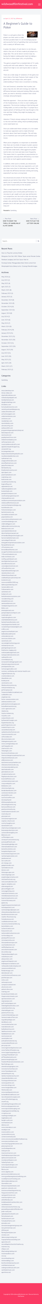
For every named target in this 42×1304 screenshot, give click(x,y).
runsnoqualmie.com (7, 1083)
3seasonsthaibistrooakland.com (11, 692)
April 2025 (4, 287)
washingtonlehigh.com (8, 1116)
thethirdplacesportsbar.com (10, 1155)
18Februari (19, 18)
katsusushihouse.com (8, 807)
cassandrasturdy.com (8, 730)
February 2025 (6, 293)
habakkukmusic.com (7, 1034)
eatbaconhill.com (7, 428)
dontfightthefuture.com (9, 561)
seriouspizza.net (6, 982)
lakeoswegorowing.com (9, 1237)
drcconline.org (6, 952)
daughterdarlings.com (8, 402)
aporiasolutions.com (8, 999)
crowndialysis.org (7, 659)
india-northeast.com (8, 557)
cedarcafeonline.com (8, 412)
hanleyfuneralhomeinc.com (10, 622)
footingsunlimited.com (8, 1080)
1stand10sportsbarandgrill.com (11, 627)
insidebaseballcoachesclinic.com (11, 1202)
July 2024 (4, 316)
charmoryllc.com (6, 748)
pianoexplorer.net (7, 1146)
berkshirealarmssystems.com (10, 596)
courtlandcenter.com (8, 945)
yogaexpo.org (5, 697)
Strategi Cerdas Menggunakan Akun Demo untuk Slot (18, 263)
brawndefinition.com (8, 779)
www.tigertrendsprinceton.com (11, 1048)
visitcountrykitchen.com (9, 882)
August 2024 (5, 313)
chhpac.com (5, 1249)
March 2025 (5, 290)
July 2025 (4, 280)
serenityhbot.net (6, 1038)
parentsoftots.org (7, 1013)
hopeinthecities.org (7, 723)
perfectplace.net (6, 690)
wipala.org (4, 711)
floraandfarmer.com (7, 545)
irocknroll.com (6, 580)
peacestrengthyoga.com (9, 1059)
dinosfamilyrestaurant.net (10, 533)
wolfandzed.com (7, 1123)
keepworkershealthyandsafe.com (12, 454)
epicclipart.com (6, 472)
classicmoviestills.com (8, 734)
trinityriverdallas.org (8, 687)
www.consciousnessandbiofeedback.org (14, 1139)
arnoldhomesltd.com (8, 564)
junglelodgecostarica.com (9, 877)
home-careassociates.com (10, 699)
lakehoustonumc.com (8, 1031)
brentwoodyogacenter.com (10, 1106)
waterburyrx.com (7, 956)
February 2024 (6, 330)
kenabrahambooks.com (8, 790)
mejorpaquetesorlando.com (10, 624)
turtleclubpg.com (7, 935)
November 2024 (6, 303)
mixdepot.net (5, 1130)
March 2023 (5, 366)
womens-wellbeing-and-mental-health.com (15, 671)
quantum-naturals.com (9, 1188)
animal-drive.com (7, 989)
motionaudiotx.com (7, 1253)
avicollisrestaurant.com (9, 949)
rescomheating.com (7, 1258)
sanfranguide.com (7, 746)
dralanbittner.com (7, 601)
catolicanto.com (6, 683)
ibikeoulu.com (5, 835)
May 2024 (4, 323)
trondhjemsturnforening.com (10, 1179)
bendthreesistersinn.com (9, 914)
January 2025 (5, 297)
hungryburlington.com (8, 851)
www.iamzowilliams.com (9, 1141)
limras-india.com (6, 393)
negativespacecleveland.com (10, 905)
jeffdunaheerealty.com (8, 1057)
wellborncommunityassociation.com (13, 500)
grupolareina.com (7, 517)
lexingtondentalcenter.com (10, 655)
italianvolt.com (6, 594)
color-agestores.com (8, 709)
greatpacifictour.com (8, 938)
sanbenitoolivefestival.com (10, 732)
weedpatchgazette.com (9, 606)
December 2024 (6, 300)
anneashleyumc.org (7, 1073)
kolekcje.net (5, 680)
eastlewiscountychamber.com (11, 762)
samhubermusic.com (8, 1270)
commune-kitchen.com (8, 793)
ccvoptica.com (6, 1113)
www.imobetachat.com (9, 1024)
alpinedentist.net (7, 486)
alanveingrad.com (7, 886)
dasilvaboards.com (7, 769)
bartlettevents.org (7, 512)
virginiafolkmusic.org (8, 673)
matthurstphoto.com (8, 1197)
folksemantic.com (7, 589)
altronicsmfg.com (7, 426)
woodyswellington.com (9, 1160)
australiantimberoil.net (9, 531)
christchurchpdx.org (7, 788)
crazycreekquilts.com (8, 783)
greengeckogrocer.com (8, 648)
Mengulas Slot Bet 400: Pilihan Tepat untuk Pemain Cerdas (20, 256)
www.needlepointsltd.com (10, 1092)
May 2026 (4, 277)
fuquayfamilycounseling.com (10, 1239)
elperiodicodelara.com (8, 395)
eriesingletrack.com (7, 610)
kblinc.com (4, 608)
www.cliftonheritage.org (9, 1099)
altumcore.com (6, 987)
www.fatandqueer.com (8, 1071)
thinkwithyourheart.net (9, 575)
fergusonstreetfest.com (9, 1193)
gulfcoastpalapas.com (8, 1003)
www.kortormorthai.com (9, 1069)
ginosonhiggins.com (7, 889)
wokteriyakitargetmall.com (10, 652)
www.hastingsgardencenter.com (11, 1144)
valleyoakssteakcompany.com (11, 966)
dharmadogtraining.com (9, 1251)
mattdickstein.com (7, 1027)
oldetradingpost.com (8, 524)
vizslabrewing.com (7, 599)
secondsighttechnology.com (10, 643)
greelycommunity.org (8, 809)
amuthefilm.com (6, 795)
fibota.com (5, 1169)
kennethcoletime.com (8, 849)
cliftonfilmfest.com (8, 568)
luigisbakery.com (6, 1118)
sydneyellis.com (6, 657)
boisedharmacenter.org (8, 706)
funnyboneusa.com (7, 919)
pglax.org (4, 903)
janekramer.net (6, 858)
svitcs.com (4, 980)
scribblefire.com (6, 695)
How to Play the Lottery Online (32, 221)
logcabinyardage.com (8, 1020)
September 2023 (7, 346)
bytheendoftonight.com (9, 720)
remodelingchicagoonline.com (11, 1104)
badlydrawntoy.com (7, 1029)
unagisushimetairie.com (9, 461)
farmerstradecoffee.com (9, 1017)
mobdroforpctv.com (8, 727)
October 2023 (6, 343)
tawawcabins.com (7, 587)
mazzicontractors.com (8, 1153)
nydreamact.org (6, 458)
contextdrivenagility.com (9, 833)
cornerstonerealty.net (8, 1137)
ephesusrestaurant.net (8, 1158)
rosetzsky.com (6, 814)
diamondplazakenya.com (9, 1181)
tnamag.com (5, 992)
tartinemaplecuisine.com (9, 856)
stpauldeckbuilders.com (9, 1078)
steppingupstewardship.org (10, 1111)
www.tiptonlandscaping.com (10, 1108)
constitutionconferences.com (11, 975)
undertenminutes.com (8, 416)
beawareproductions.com (9, 830)
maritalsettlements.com (9, 893)
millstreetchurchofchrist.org (10, 1207)
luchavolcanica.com (7, 928)
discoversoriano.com (8, 739)
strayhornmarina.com (8, 774)
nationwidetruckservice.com (10, 933)
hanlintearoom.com (7, 1218)
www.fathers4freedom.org (10, 1050)
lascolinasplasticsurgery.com (10, 1097)
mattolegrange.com (8, 875)
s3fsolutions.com (7, 547)
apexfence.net (6, 1272)
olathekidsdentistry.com (9, 620)
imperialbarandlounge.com (10, 571)
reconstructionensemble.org (10, 924)
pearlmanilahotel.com (8, 475)
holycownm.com (6, 931)
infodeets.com (6, 404)
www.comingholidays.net (9, 744)
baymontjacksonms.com (9, 898)
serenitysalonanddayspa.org (10, 409)
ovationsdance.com (7, 676)
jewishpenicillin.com (7, 666)
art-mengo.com (6, 863)
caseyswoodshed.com (8, 968)
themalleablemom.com (9, 847)
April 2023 (4, 363)
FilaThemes (21, 1296)
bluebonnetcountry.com (9, 470)
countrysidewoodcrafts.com (10, 444)
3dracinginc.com (6, 751)
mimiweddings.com (7, 1261)
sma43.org (4, 1101)
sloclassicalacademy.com (9, 767)
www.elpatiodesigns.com (9, 1165)
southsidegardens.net (8, 1148)
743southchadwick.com (9, 554)
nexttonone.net (6, 1036)
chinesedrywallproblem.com (10, 912)
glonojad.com (5, 816)
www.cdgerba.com (7, 1172)
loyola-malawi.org (7, 713)
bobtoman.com (6, 479)
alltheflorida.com (7, 1200)
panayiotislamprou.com (9, 493)
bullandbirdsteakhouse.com (10, 1094)
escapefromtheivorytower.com (11, 552)
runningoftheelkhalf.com (9, 1055)
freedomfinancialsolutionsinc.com (12, 1062)
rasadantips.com (6, 421)
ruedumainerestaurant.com (10, 811)
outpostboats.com (7, 718)
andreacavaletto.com (8, 702)
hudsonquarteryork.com (9, 1167)
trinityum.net (5, 1151)
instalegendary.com (7, 451)
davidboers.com (6, 1022)
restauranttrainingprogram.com (11, 662)
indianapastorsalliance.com (10, 963)
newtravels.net (6, 435)
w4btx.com (5, 629)
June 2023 (4, 356)
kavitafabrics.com (7, 926)
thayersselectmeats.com (9, 996)
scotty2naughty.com (8, 823)
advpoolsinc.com (6, 959)
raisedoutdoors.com (7, 573)
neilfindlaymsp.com (7, 947)
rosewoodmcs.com (7, 1132)
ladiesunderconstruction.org (10, 526)
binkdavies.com (6, 786)
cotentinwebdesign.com (9, 521)
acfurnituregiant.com (8, 414)
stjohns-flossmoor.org (8, 917)
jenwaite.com (5, 1223)
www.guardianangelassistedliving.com (13, 1176)
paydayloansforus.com (8, 437)
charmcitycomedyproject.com (11, 828)
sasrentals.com (6, 641)
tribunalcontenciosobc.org (9, 765)
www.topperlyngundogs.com (10, 1052)
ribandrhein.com (6, 678)
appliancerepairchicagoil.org (10, 447)
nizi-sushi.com (6, 861)
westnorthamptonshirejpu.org (11, 505)
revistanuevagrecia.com (9, 818)
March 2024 (5, 326)
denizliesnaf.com (7, 973)
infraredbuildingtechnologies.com (12, 535)
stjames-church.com (8, 821)
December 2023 (6, 336)
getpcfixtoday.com (7, 465)
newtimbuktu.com (7, 423)
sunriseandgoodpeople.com (10, 910)
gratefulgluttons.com (8, 725)
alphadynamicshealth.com (9, 1214)
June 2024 (4, 320)
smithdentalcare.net (8, 1265)
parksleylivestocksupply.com (10, 704)
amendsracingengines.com (9, 1066)
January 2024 (5, 333)
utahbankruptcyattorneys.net (11, 578)
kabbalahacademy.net (8, 634)
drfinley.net (5, 1230)
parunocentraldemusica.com (10, 1174)
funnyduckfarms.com (8, 1221)
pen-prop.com (5, 1045)
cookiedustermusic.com (9, 921)
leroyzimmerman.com (8, 1228)
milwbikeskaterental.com (9, 896)
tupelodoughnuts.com (8, 617)
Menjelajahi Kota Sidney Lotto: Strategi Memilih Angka (19, 266)
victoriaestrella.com (8, 940)
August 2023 (5, 350)
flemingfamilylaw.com (8, 1232)
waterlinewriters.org (8, 1008)
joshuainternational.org (9, 1041)
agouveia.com (5, 1242)
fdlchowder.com (6, 1090)
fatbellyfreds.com (7, 1162)
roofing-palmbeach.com (9, 559)
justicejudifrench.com (8, 842)
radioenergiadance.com (8, 489)
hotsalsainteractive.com (9, 407)
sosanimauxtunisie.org (8, 482)
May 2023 (4, 359)
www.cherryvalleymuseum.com (11, 519)
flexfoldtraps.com (7, 1064)
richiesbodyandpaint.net (9, 397)
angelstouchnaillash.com (9, 631)
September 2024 (7, 310)
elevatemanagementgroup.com (11, 1225)
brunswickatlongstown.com (10, 854)
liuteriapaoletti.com (8, 907)
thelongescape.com (7, 872)
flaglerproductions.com (9, 776)
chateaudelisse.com (7, 498)
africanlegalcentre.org (8, 804)
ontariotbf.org (6, 449)
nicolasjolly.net (6, 800)
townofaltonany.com (8, 900)
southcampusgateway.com (10, 496)
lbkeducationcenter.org (8, 685)
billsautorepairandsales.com (10, 1186)
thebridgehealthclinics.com (10, 1006)
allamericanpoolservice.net (10, 664)
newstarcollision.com (8, 638)
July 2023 (4, 353)
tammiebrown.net (7, 868)
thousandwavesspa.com (9, 942)
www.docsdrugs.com (8, 1085)
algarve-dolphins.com (8, 884)
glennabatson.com (7, 772)
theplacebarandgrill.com (9, 954)
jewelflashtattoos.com (9, 463)
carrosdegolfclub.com (8, 540)
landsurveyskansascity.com (10, 1076)
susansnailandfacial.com (9, 1043)
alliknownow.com (7, 760)
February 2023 (6, 369)
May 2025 (4, 283)
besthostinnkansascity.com (10, 1263)
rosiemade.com (6, 615)
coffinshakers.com (7, 837)
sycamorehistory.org (8, 1134)
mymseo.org (5, 1246)
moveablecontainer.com (9, 514)
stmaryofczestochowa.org (10, 840)
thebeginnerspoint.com (8, 741)
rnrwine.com (5, 1235)
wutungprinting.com (7, 891)
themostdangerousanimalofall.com (13, 755)
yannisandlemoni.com (8, 603)
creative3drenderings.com (9, 1015)
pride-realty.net (6, 1211)
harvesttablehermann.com (10, 538)
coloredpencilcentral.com (9, 566)
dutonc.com (5, 870)
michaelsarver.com (7, 645)
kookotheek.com (6, 491)
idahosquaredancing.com (9, 585)
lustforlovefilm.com (8, 797)
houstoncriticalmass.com (9, 753)
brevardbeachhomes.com (9, 550)
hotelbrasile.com (7, 507)
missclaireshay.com (7, 390)
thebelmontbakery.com (9, 440)
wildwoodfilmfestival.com (17, 4)
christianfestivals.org (8, 879)
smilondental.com (7, 636)
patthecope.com (6, 978)
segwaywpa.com (6, 1001)
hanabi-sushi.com (7, 1120)
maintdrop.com (6, 477)
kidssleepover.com (7, 433)
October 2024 (6, 306)
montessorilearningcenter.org (11, 1190)
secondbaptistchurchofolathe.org (12, 1244)
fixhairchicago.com (7, 970)
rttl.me (3, 1256)
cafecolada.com (6, 737)
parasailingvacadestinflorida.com (12, 1209)
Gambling (13, 210)
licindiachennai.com (7, 400)
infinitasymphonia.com (8, 802)
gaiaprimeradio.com (7, 865)
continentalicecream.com (9, 781)
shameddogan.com (7, 1010)
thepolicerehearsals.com (9, 758)
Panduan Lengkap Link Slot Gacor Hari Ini (14, 259)
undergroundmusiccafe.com (10, 1268)
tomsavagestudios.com (9, 669)
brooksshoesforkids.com (9, 994)
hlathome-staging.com (8, 650)
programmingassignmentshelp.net (12, 430)
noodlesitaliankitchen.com (10, 456)
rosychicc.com (5, 716)
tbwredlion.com (6, 1183)
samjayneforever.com (8, 1195)
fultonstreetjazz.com (8, 510)
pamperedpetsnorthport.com (10, 613)
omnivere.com (6, 419)
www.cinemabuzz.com (8, 1127)
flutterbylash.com (7, 1216)
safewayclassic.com (7, 442)
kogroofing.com (6, 484)
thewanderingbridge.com (9, 844)
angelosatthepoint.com (9, 961)
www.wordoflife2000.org (9, 582)
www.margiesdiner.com (8, 1087)
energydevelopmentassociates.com (13, 542)
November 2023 (6, 340)
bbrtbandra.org (6, 468)
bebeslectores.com (7, 528)
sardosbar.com (6, 592)
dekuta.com (5, 1125)
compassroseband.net (8, 985)
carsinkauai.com (6, 1204)
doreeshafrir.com (6, 825)
